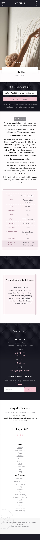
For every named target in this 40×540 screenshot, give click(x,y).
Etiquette (20, 461)
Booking (20, 448)
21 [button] (17, 62)
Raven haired (20, 508)
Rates (20, 458)
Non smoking (20, 510)
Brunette (20, 502)
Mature (20, 489)
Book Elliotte (20, 99)
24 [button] (23, 62)
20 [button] (15, 62)
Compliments (20, 466)
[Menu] (3, 3)
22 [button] (19, 62)
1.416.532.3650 (20, 355)
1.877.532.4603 (20, 363)
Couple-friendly (20, 494)
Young (20, 486)
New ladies (20, 478)
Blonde (20, 500)
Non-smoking (20, 484)
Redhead (20, 505)
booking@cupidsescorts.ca (20, 370)
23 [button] (21, 62)
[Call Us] (36, 3)
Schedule (20, 456)
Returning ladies (20, 481)
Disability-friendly (20, 497)
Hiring (20, 471)
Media (20, 469)
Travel (20, 453)
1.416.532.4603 (20, 353)
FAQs (20, 464)
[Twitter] (20, 435)
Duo (20, 492)
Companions (20, 450)
